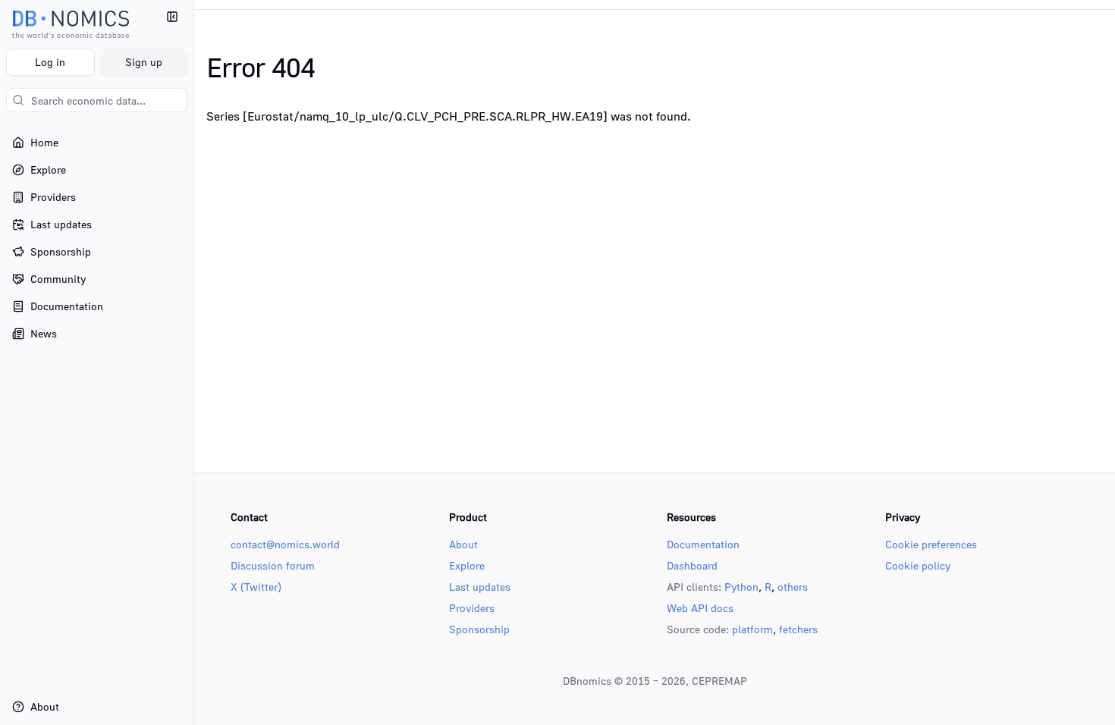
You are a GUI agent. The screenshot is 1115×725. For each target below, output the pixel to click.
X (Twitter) (256, 586)
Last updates (479, 586)
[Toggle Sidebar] (193, 362)
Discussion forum (273, 565)
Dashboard (692, 565)
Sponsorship (479, 629)
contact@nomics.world (285, 544)
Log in (50, 61)
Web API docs (700, 607)
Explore (467, 565)
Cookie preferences (931, 544)
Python (741, 586)
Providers (472, 607)
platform (752, 629)
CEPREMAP (719, 680)
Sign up (143, 61)
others (792, 586)
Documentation (703, 544)
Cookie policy (917, 565)
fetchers (798, 629)
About (463, 544)
